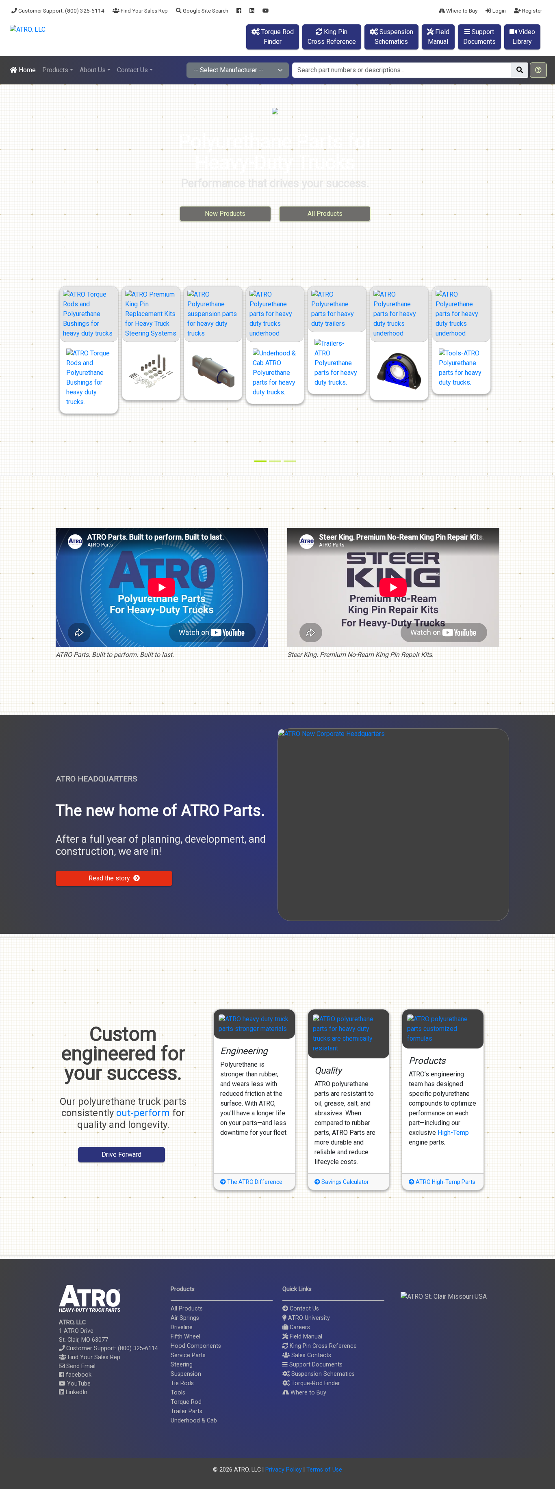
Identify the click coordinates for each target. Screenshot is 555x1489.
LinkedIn (75, 1392)
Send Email (80, 1366)
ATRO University (308, 1318)
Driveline (182, 1327)
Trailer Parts (186, 1411)
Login (498, 10)
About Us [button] (93, 70)
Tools (178, 1392)
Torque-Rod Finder (315, 1383)
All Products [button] (325, 213)
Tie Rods (182, 1383)
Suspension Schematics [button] (322, 1374)
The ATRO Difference (254, 1182)
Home (26, 70)
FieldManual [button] (438, 36)
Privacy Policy (283, 1469)
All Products (187, 1308)
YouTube (78, 1383)
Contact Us (303, 1308)
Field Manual (305, 1336)
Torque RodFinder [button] (277, 36)
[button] (538, 70)
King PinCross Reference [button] (332, 36)
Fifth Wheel (185, 1336)
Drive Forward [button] (121, 1154)
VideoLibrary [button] (523, 36)
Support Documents (315, 1364)
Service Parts (188, 1355)
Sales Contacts (310, 1355)
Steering (182, 1364)
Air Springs (185, 1318)
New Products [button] (225, 213)
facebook (77, 1374)
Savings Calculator (344, 1182)
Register (531, 10)
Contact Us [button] (132, 70)
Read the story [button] (111, 878)
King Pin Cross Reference (322, 1346)
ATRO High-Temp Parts (444, 1182)
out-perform (143, 1113)
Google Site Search (205, 10)
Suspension (186, 1374)
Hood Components (196, 1346)
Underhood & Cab (194, 1420)
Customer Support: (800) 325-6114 (60, 10)
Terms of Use (324, 1469)
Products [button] (55, 70)
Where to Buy (461, 10)
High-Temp (453, 1132)
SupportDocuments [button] (479, 36)
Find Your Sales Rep (143, 10)
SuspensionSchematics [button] (394, 36)
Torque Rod (186, 1402)
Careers (299, 1327)
